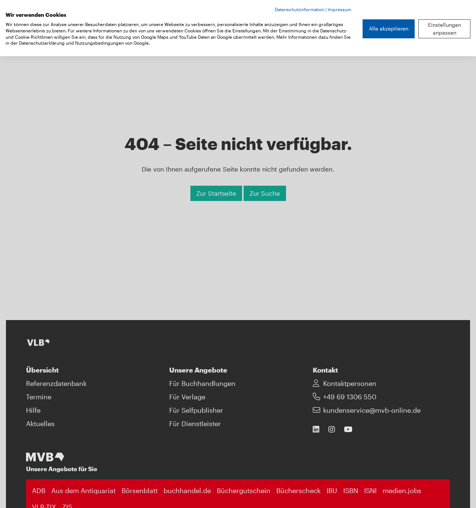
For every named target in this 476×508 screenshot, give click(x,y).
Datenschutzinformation (299, 9)
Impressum (339, 9)
